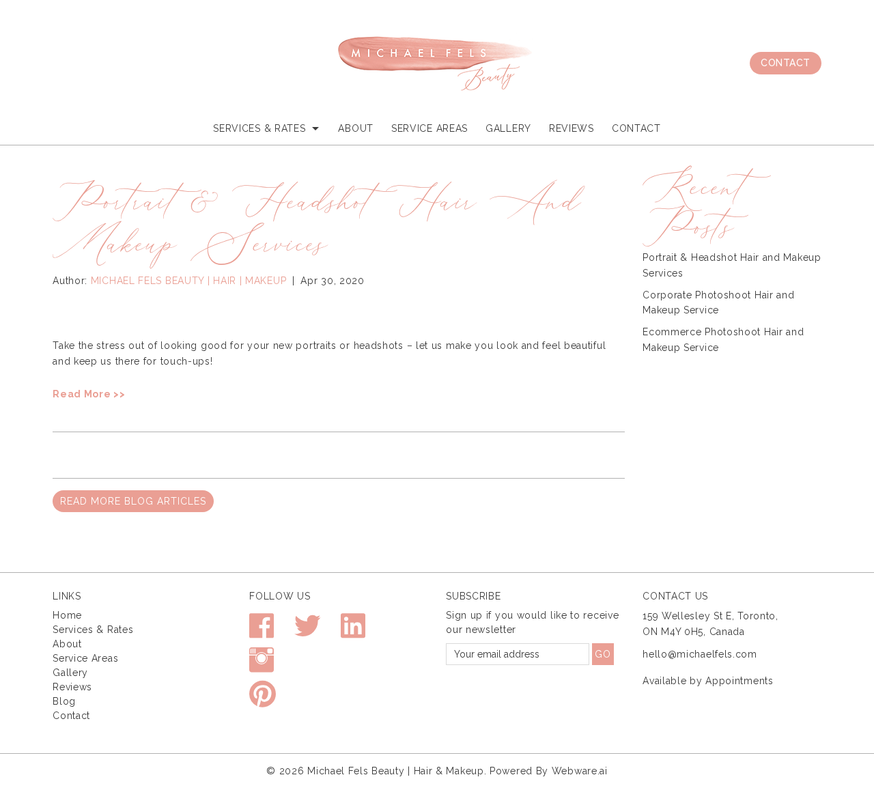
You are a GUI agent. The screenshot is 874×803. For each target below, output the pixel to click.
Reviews (72, 686)
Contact (785, 62)
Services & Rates (93, 629)
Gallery (508, 128)
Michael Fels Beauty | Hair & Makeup (395, 770)
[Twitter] (307, 632)
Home (67, 615)
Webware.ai (580, 770)
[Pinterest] (263, 700)
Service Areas (429, 128)
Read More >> (89, 394)
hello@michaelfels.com (700, 654)
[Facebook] (261, 632)
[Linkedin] (353, 632)
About (355, 128)
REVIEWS (571, 128)
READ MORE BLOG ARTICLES (133, 501)
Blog (64, 701)
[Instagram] (261, 666)
